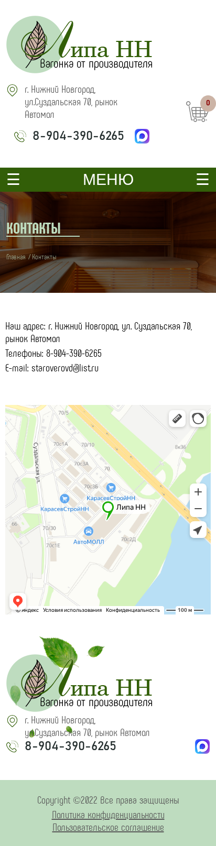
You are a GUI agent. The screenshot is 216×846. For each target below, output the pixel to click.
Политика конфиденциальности (108, 814)
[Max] (142, 136)
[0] (198, 123)
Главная (16, 256)
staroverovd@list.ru (65, 367)
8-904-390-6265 (78, 136)
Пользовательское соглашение (108, 826)
